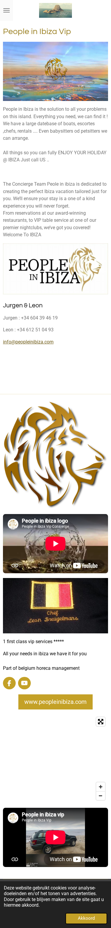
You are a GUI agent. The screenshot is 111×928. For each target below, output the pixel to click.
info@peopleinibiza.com (28, 342)
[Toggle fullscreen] (100, 721)
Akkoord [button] (86, 918)
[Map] (55, 758)
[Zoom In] (100, 786)
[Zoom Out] (100, 795)
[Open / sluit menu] (6, 10)
